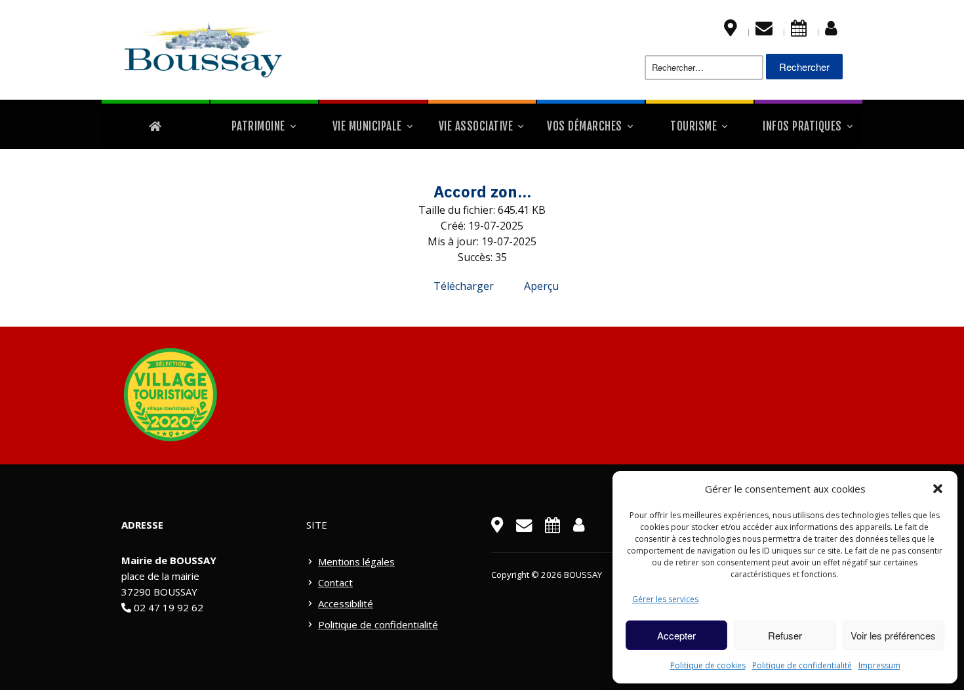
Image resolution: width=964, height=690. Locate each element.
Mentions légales (356, 561)
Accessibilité (345, 603)
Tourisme (693, 126)
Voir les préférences (893, 635)
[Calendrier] (799, 31)
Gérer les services (665, 599)
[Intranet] (831, 31)
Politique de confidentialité (802, 665)
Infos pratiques (802, 126)
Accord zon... (482, 191)
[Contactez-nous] (764, 31)
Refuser (785, 635)
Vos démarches (584, 126)
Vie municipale (367, 126)
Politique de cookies (708, 665)
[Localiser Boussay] (730, 31)
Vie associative (476, 126)
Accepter (676, 635)
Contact (335, 582)
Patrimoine (258, 126)
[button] (937, 488)
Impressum (879, 665)
